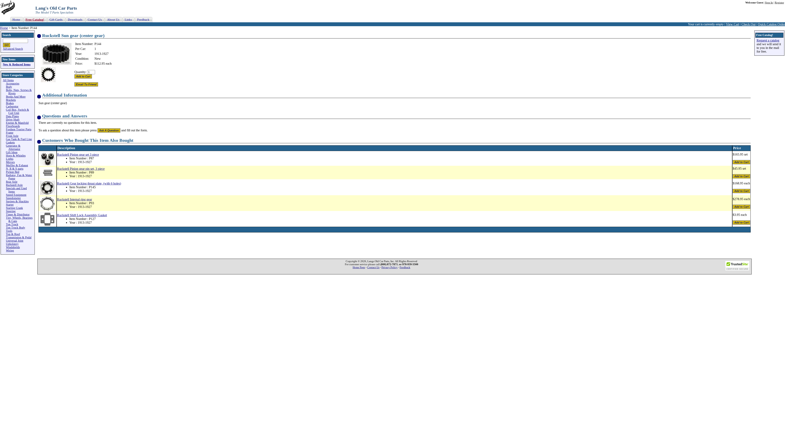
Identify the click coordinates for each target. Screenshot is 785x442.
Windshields (13, 247)
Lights (9, 158)
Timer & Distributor (18, 214)
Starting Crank (14, 208)
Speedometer (13, 198)
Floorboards (13, 126)
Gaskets (10, 142)
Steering (11, 211)
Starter (10, 204)
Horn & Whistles (16, 155)
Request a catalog (768, 40)
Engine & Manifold (17, 122)
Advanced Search (13, 48)
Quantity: (80, 72)
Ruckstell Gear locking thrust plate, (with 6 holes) (89, 183)
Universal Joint (14, 240)
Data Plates (12, 116)
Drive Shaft (12, 119)
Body (9, 86)
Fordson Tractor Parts (18, 129)
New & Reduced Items (16, 64)
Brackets (11, 99)
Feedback (405, 267)
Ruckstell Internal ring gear (74, 199)
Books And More (16, 96)
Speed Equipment (16, 194)
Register (779, 2)
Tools (9, 230)
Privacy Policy (389, 267)
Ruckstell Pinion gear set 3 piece (78, 154)
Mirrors (10, 162)
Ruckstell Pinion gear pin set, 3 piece (81, 168)
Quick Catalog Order (771, 24)
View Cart (732, 24)
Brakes (10, 103)
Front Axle (12, 136)
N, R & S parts (14, 168)
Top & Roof (13, 234)
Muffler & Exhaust (17, 165)
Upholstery (12, 244)
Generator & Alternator (13, 147)
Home (4, 28)
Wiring (10, 250)
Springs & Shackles (17, 201)
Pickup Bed (12, 172)
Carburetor (12, 106)
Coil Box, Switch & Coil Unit (17, 111)
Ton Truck (12, 224)
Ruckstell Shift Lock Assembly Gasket (82, 215)
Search (6, 35)
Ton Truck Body (15, 227)
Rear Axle (11, 181)
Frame (9, 132)
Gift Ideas (11, 152)
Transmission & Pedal (18, 237)
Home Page (359, 267)
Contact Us (373, 267)
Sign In (769, 2)
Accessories (12, 83)
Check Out (748, 24)
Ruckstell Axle (14, 185)
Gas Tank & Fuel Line (19, 139)
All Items (8, 80)
